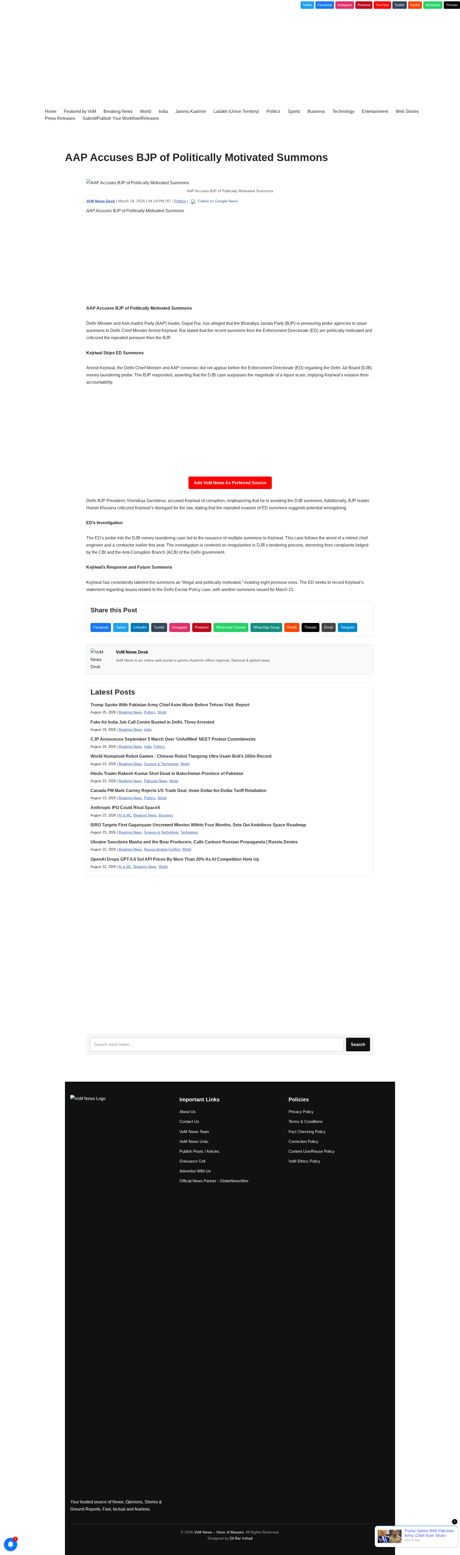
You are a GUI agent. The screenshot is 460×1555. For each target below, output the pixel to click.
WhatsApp (432, 5)
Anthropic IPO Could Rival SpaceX (125, 807)
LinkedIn (139, 627)
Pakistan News (155, 781)
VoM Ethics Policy (304, 1161)
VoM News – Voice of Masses (219, 1532)
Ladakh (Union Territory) (236, 111)
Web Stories (407, 111)
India (163, 111)
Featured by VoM (80, 111)
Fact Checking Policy (307, 1131)
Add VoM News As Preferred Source (230, 483)
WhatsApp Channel (231, 627)
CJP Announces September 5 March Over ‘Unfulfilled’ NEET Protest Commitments (173, 739)
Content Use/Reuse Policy (312, 1151)
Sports (294, 111)
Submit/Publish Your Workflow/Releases (121, 118)
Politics (273, 111)
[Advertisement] (230, 51)
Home (50, 111)
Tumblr (400, 5)
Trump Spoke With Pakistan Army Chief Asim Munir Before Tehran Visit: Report (170, 705)
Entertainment (375, 111)
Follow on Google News (217, 201)
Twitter (307, 5)
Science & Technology (161, 764)
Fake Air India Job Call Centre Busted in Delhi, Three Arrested (152, 722)
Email (328, 627)
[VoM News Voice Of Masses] (20, 115)
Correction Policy (303, 1141)
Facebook (325, 5)
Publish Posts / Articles (199, 1151)
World (145, 111)
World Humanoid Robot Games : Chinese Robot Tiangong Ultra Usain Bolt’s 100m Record (181, 756)
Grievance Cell (192, 1161)
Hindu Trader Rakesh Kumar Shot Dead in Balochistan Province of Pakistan (167, 773)
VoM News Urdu (193, 1141)
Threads (452, 5)
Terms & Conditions (306, 1121)
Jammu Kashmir (190, 111)
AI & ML (124, 815)
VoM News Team (194, 1131)
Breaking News (118, 111)
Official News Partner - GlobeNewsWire (213, 1181)
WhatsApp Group (266, 627)
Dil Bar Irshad (241, 1538)
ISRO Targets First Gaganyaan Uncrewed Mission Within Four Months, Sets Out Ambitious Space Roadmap (198, 825)
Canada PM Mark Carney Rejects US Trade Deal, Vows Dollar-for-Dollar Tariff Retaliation (178, 790)
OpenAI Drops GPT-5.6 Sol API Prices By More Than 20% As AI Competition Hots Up (175, 859)
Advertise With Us (195, 1171)
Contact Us (189, 1121)
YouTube (382, 5)
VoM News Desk (132, 652)
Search (358, 1044)
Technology (343, 111)
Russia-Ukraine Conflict (162, 849)
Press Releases (60, 118)
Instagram (345, 5)
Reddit (415, 5)
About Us (187, 1111)
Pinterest (364, 5)
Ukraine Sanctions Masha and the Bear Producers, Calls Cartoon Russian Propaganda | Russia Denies (194, 842)
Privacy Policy (301, 1111)
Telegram (347, 627)
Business (316, 111)
